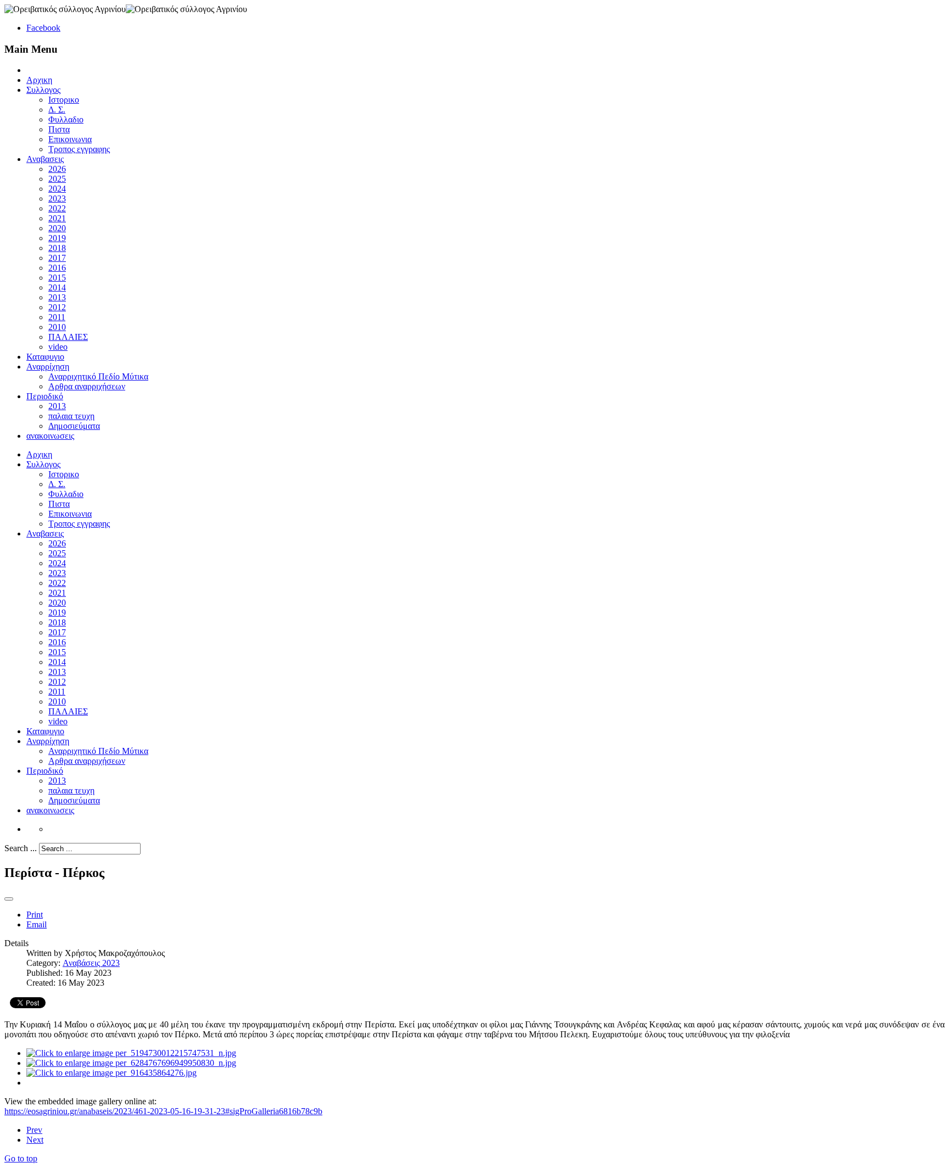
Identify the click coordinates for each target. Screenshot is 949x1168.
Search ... (20, 848)
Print (34, 914)
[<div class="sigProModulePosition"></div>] (131, 1053)
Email (36, 924)
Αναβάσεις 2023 (91, 963)
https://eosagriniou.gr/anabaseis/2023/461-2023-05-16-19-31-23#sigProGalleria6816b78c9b (163, 1111)
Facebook (43, 27)
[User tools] (8, 899)
